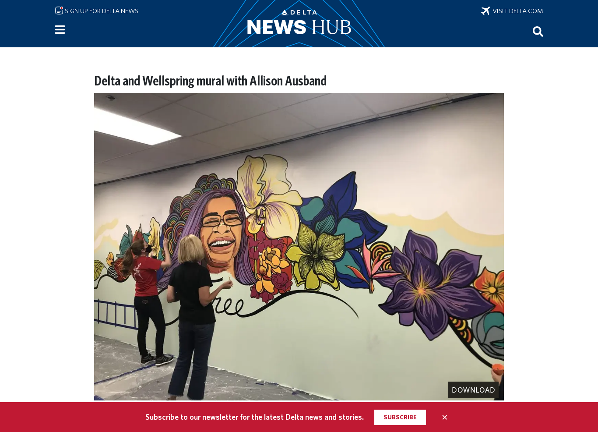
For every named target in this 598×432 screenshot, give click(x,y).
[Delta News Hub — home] (299, 23)
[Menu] (60, 29)
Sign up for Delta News (100, 11)
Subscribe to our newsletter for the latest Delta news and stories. (254, 416)
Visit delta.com (516, 11)
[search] (538, 31)
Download (473, 390)
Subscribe (400, 417)
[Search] (538, 31)
